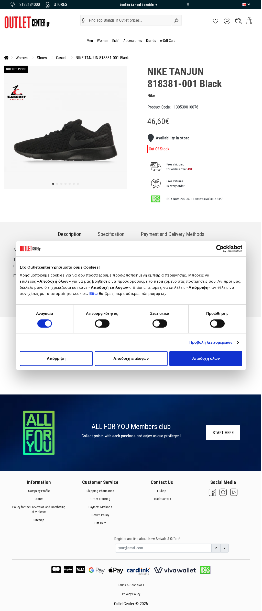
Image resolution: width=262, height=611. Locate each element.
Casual (61, 57)
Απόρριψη (56, 358)
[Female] (224, 548)
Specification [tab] (111, 234)
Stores (39, 499)
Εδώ (94, 293)
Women (102, 41)
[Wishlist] (215, 20)
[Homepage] (6, 57)
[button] (83, 20)
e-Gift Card (168, 41)
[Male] (216, 548)
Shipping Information (100, 491)
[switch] (102, 323)
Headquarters (162, 499)
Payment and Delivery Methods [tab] (172, 234)
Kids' (115, 41)
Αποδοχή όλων (206, 358)
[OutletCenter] (27, 22)
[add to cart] (249, 21)
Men (90, 41)
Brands (151, 41)
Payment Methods (100, 507)
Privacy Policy (131, 594)
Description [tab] (69, 234)
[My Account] (227, 20)
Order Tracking (100, 499)
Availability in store (173, 138)
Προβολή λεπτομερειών (211, 342)
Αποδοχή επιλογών (131, 358)
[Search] (177, 20)
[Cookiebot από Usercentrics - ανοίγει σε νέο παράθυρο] (220, 249)
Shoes (42, 57)
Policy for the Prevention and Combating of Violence (39, 509)
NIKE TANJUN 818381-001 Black (102, 57)
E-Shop (161, 491)
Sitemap (39, 520)
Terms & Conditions (131, 585)
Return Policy (100, 515)
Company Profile (39, 491)
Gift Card (100, 523)
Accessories (132, 41)
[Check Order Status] (238, 20)
